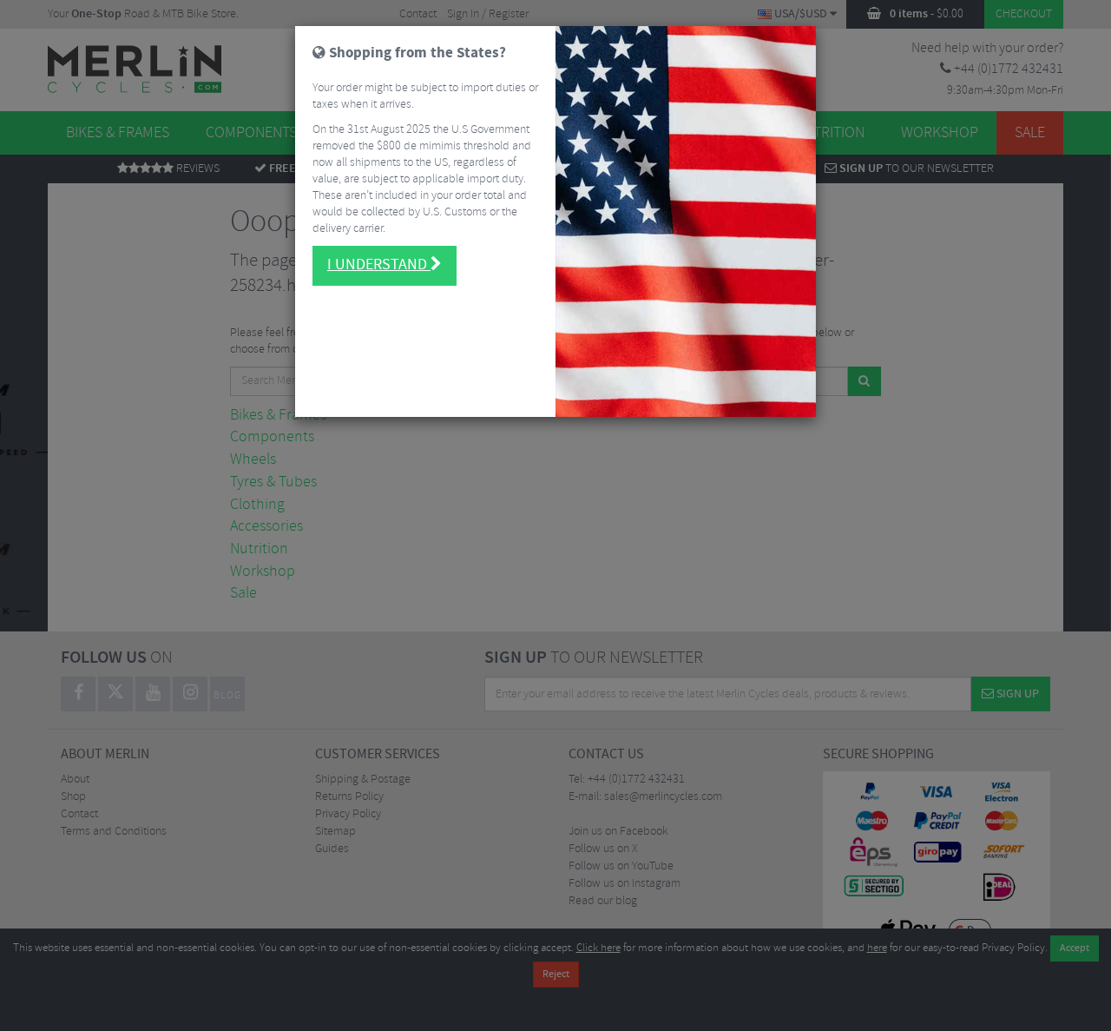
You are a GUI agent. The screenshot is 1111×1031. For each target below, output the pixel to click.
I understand (379, 264)
